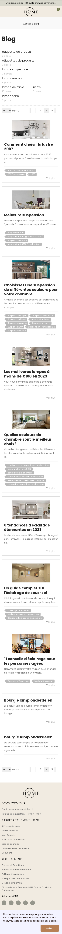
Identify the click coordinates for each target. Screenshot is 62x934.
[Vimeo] (32, 902)
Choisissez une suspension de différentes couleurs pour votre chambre (31, 290)
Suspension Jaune (17, 323)
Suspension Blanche (43, 315)
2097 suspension (16, 174)
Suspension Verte (17, 330)
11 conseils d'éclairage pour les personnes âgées (29, 661)
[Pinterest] (18, 902)
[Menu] (4, 11)
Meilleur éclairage (43, 681)
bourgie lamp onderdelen (28, 737)
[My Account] (49, 11)
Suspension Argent (17, 315)
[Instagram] (11, 902)
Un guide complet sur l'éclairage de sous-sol (25, 590)
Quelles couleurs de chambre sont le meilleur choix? (27, 439)
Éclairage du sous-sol (19, 610)
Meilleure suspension (24, 215)
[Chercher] (12, 11)
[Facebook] (4, 902)
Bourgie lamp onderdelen (28, 700)
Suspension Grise (40, 319)
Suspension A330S (17, 240)
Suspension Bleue (17, 319)
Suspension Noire (41, 323)
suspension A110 (16, 232)
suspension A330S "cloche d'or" (24, 244)
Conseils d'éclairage (18, 681)
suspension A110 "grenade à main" (25, 236)
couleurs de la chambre (20, 472)
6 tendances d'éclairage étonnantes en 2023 (27, 527)
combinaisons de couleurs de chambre (28, 465)
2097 (32, 174)
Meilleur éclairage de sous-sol (23, 614)
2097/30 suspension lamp (21, 170)
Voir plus (51, 178)
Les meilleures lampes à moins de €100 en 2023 (27, 374)
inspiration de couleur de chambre (26, 484)
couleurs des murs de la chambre (25, 476)
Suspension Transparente (41, 326)
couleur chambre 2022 (19, 468)
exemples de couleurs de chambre (26, 480)
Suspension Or (15, 326)
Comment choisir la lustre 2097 (28, 147)
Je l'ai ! (49, 928)
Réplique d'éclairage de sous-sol (25, 617)
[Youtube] (25, 902)
